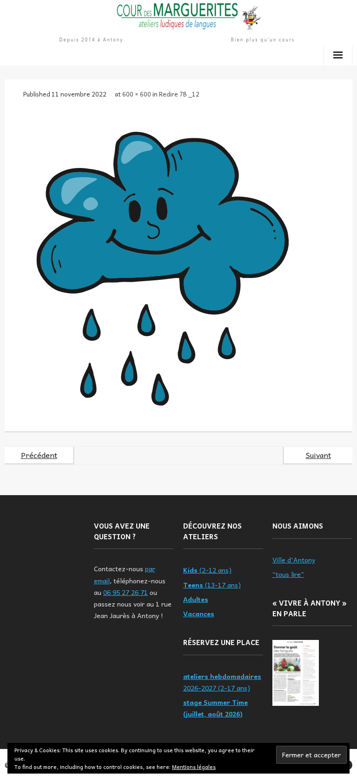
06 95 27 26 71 (125, 592)
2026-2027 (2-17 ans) (222, 682)
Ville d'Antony (293, 560)
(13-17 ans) (212, 585)
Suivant (318, 455)
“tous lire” (288, 574)
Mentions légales (194, 766)
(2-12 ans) (207, 570)
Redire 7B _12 (179, 94)
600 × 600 (136, 94)
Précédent (39, 455)
